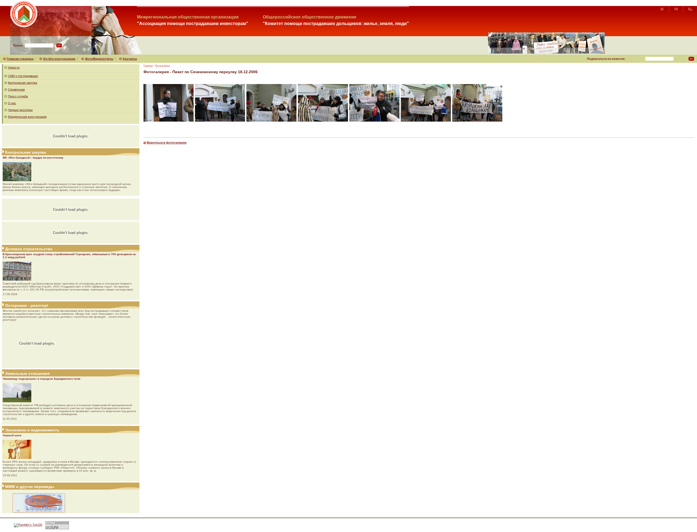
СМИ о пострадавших (23, 76)
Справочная (16, 89)
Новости (14, 67)
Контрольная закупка (22, 82)
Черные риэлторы (20, 110)
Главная (148, 65)
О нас (12, 103)
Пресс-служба (18, 96)
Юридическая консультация (27, 116)
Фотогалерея (162, 65)
